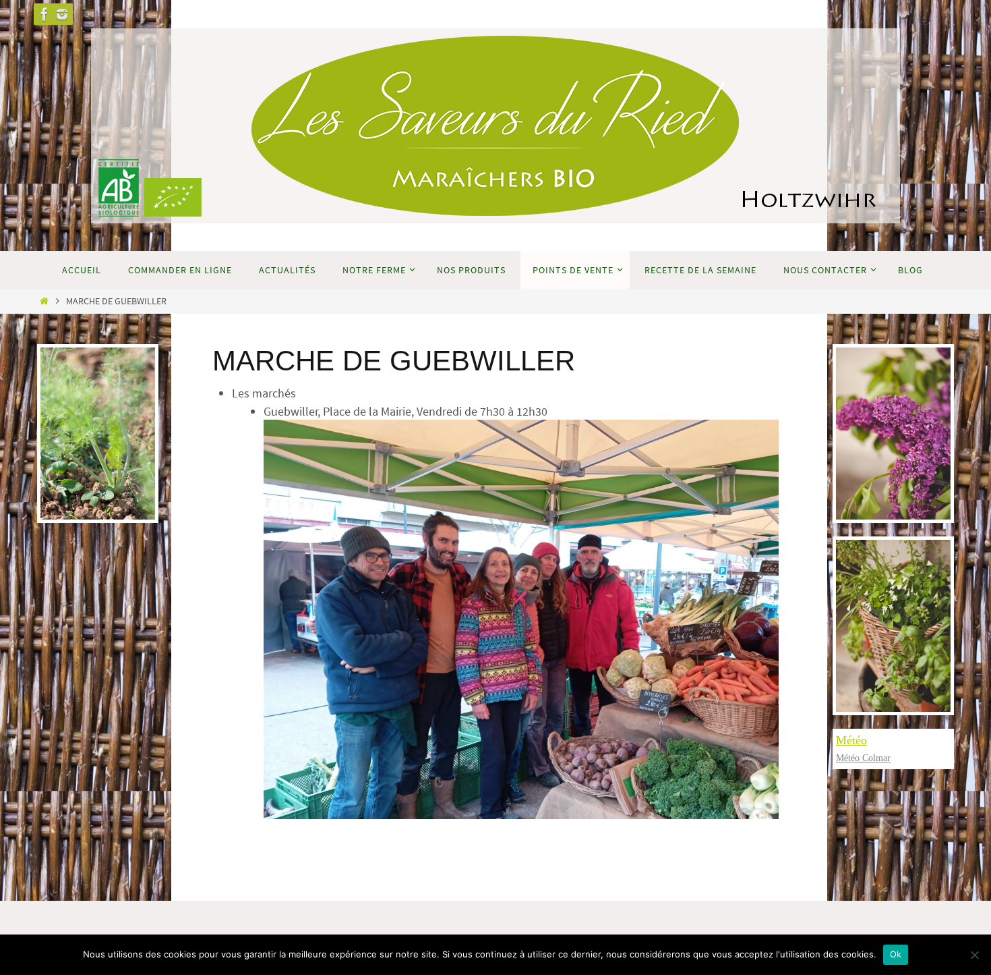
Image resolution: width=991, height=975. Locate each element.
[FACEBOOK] (44, 14)
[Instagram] (62, 14)
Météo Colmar (863, 758)
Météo (851, 740)
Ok (896, 954)
